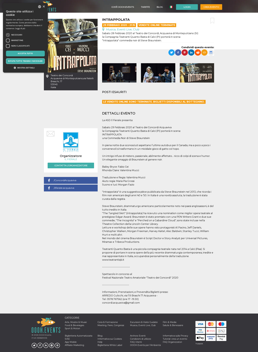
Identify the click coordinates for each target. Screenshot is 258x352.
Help (99, 342)
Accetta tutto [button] (25, 53)
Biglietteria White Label (109, 345)
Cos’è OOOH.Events (122, 7)
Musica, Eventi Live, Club (122, 29)
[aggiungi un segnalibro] (212, 21)
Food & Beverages (74, 325)
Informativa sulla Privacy (175, 335)
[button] (25, 68)
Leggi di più (20, 28)
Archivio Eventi (138, 335)
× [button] (44, 7)
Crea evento (211, 7)
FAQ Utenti (136, 342)
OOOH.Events (44, 335)
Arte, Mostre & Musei (76, 322)
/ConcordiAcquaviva (65, 180)
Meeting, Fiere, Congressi (110, 325)
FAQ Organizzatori (172, 342)
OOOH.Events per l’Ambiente (145, 345)
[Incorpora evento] (204, 52)
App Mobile (71, 342)
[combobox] (39, 6)
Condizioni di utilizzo (140, 339)
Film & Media (169, 322)
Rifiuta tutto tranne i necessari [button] (25, 61)
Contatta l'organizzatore (70, 165)
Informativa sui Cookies (109, 339)
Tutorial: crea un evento (175, 339)
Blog (160, 7)
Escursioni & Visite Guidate (144, 322)
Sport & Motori (72, 328)
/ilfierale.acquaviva (64, 188)
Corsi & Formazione (107, 322)
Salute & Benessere (173, 325)
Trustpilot (199, 344)
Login (186, 7)
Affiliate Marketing (74, 345)
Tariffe (145, 7)
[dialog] (25, 38)
